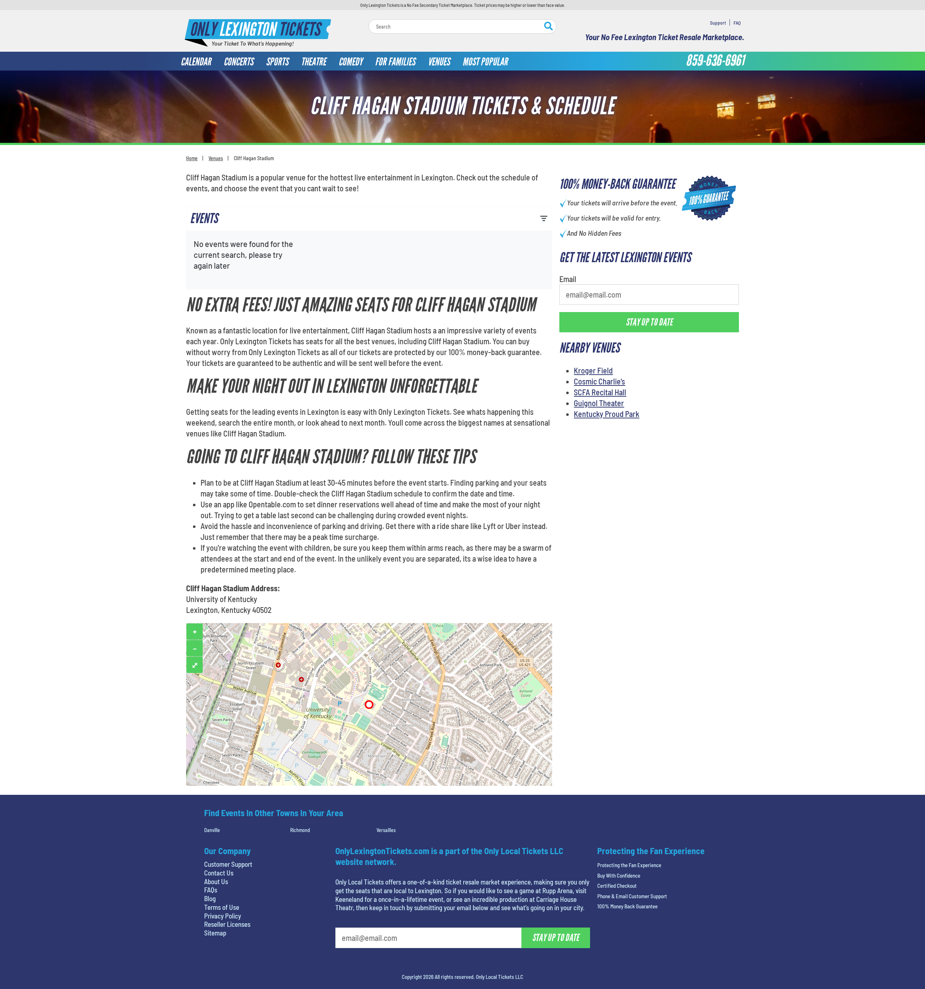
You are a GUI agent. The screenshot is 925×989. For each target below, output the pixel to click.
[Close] (564, 71)
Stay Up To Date (516, 170)
